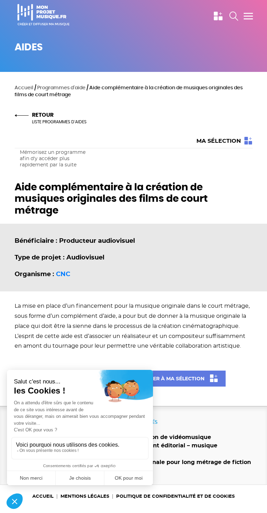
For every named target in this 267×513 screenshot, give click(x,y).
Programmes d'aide (61, 87)
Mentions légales (84, 496)
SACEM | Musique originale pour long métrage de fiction (168, 462)
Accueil (24, 87)
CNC (63, 274)
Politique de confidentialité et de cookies (175, 496)
